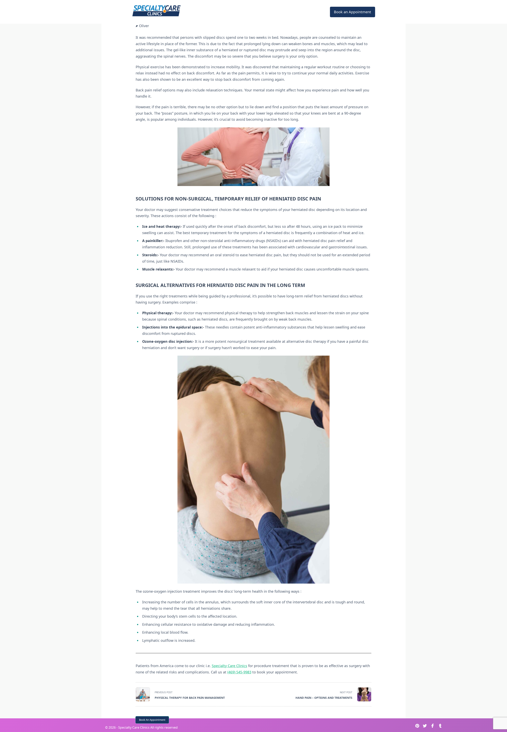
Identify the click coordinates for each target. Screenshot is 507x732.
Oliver (144, 25)
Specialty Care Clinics (229, 665)
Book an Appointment (352, 11)
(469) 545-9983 (239, 672)
